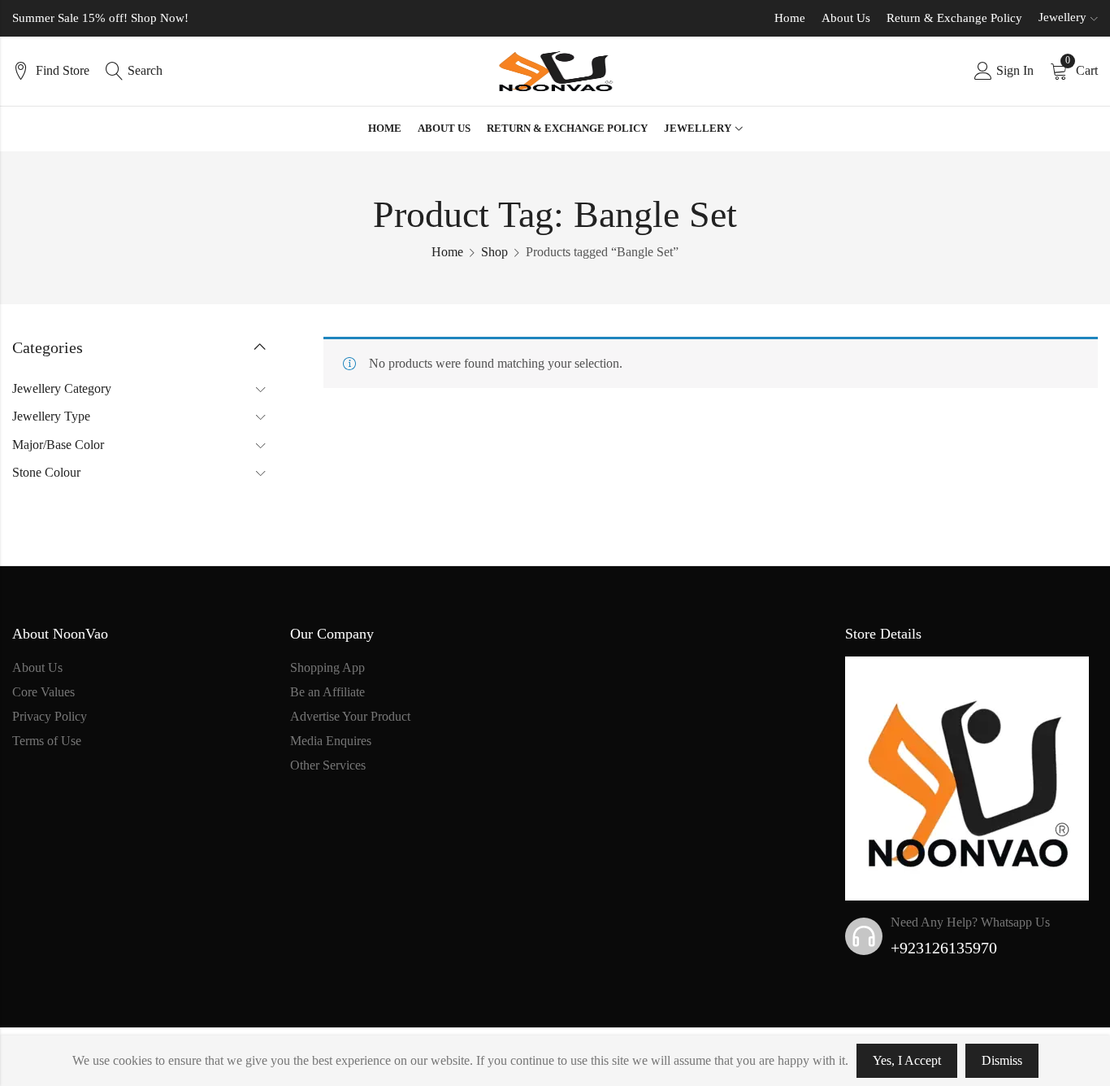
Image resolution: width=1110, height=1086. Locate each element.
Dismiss (1002, 1060)
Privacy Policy (49, 716)
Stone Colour (46, 472)
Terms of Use (46, 741)
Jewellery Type (51, 416)
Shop (494, 252)
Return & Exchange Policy (954, 17)
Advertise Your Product (350, 716)
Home (789, 17)
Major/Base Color (58, 444)
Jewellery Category (61, 388)
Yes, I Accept (907, 1060)
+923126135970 (944, 948)
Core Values (43, 692)
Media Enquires (330, 741)
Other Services (328, 765)
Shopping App (327, 667)
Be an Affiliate (327, 692)
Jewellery (1062, 17)
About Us (846, 17)
